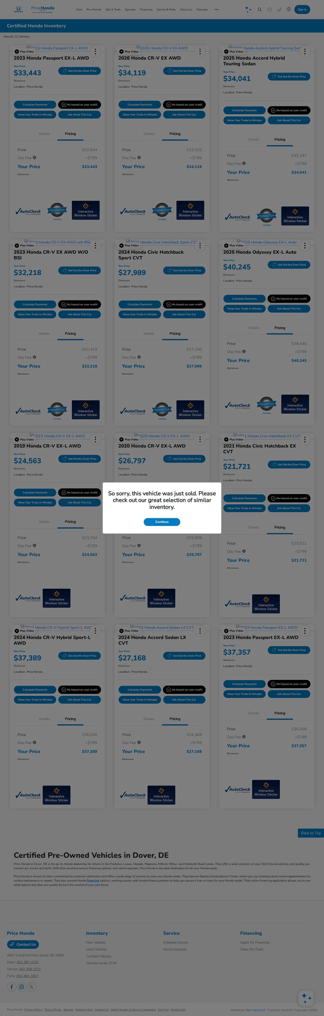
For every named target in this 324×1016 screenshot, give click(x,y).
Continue (162, 522)
